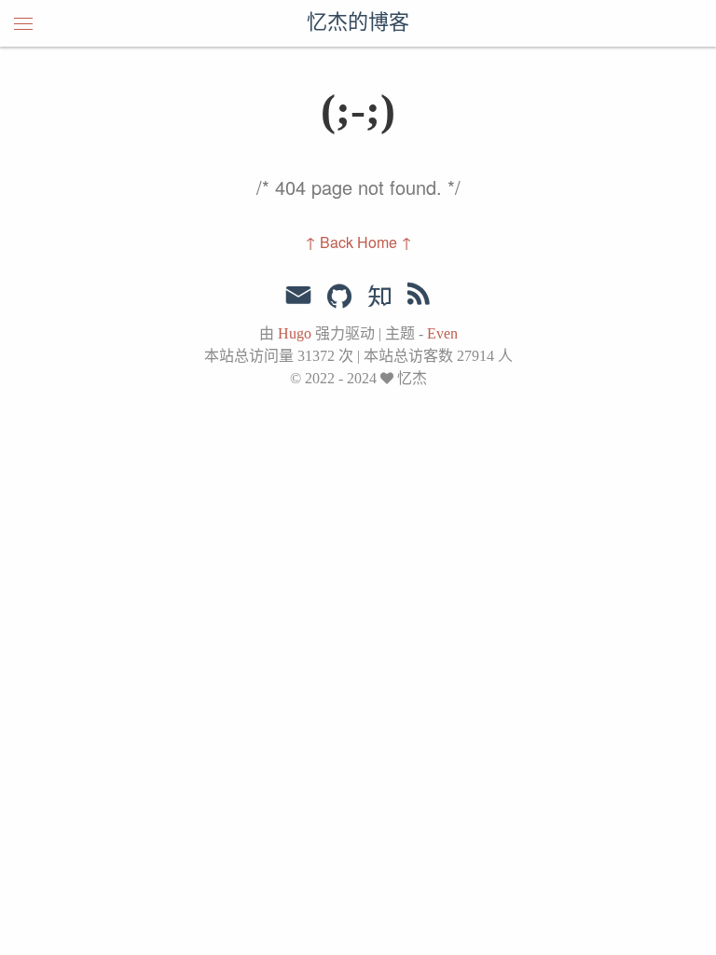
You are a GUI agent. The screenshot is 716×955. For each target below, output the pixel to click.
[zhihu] (379, 297)
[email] (298, 296)
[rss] (419, 297)
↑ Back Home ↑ (358, 242)
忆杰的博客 (358, 23)
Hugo (294, 333)
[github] (339, 297)
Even (442, 333)
